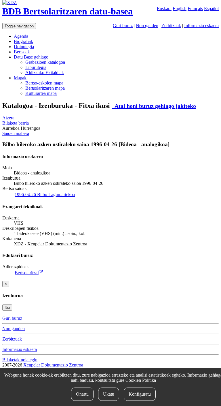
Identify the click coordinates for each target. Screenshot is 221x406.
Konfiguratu (140, 394)
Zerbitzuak (171, 25)
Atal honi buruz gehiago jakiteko (154, 106)
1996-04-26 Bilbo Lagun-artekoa (45, 194)
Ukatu (108, 394)
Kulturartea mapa (41, 93)
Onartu (82, 394)
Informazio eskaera (201, 25)
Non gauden (147, 25)
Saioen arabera (15, 133)
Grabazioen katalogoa (45, 62)
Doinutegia (24, 46)
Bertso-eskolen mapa (44, 82)
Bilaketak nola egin (19, 359)
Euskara (164, 8)
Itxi (7, 307)
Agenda (21, 36)
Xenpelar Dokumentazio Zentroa (53, 364)
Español (211, 8)
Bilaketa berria (15, 123)
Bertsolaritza (27, 272)
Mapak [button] (20, 77)
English (179, 8)
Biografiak (23, 41)
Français (195, 8)
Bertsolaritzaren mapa (45, 88)
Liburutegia (35, 67)
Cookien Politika (140, 380)
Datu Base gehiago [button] (31, 56)
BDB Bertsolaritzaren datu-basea (67, 11)
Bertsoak (22, 51)
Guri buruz (123, 25)
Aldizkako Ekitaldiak (44, 72)
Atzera (8, 117)
